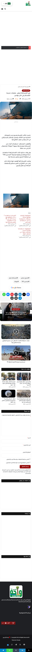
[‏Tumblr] (16, 294)
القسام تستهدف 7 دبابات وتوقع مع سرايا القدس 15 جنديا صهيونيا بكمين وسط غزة (10, 219)
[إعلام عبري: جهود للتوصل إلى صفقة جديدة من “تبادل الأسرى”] (24, 376)
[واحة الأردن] (28, 3)
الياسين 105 (25, 281)
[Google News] (16, 288)
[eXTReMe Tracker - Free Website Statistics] (29, 608)
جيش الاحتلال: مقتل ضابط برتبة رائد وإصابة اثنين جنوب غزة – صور (8, 383)
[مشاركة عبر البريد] (16, 298)
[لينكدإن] (20, 294)
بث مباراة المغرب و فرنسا (22, 47)
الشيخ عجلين (25, 278)
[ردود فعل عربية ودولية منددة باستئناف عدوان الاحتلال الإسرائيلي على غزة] (24, 393)
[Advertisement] (16, 28)
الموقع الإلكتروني (27, 452)
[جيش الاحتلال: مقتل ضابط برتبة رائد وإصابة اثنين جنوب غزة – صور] (8, 376)
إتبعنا (26, 513)
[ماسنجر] (8, 294)
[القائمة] (2, 9)
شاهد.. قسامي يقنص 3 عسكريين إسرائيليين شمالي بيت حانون (8, 400)
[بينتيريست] (12, 294)
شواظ (16, 281)
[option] (16, 312)
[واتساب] (4, 294)
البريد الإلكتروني (27, 445)
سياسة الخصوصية (25, 613)
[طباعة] (12, 298)
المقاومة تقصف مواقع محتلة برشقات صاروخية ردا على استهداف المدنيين (25, 219)
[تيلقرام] (20, 298)
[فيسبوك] (28, 294)
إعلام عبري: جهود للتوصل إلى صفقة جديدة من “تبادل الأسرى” (24, 383)
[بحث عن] (5, 9)
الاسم (29, 438)
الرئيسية (27, 86)
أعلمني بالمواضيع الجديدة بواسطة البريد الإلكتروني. (17, 462)
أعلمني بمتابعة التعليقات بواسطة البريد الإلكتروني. (17, 459)
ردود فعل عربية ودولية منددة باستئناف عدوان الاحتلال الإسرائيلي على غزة (24, 400)
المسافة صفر (13, 278)
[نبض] (8, 645)
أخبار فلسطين (21, 86)
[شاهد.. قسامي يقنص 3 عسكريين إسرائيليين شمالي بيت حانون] (8, 393)
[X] (24, 294)
